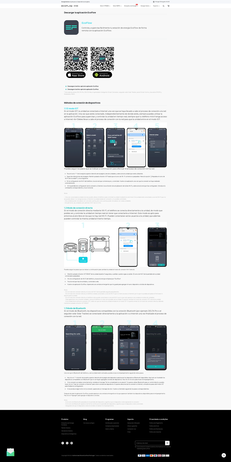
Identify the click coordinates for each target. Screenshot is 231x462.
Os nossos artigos (88, 423)
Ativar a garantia (132, 426)
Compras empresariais (112, 426)
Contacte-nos (131, 429)
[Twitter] (67, 443)
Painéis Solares (65, 428)
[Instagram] (71, 443)
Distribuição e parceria (112, 423)
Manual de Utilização (133, 423)
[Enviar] (167, 443)
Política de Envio (154, 426)
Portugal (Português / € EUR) (162, 1)
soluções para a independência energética (75, 2)
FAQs (128, 432)
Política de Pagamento (156, 423)
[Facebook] (62, 443)
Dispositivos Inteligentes (68, 434)
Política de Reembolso (156, 429)
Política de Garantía (155, 432)
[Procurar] (163, 6)
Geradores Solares (67, 431)
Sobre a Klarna (109, 429)
